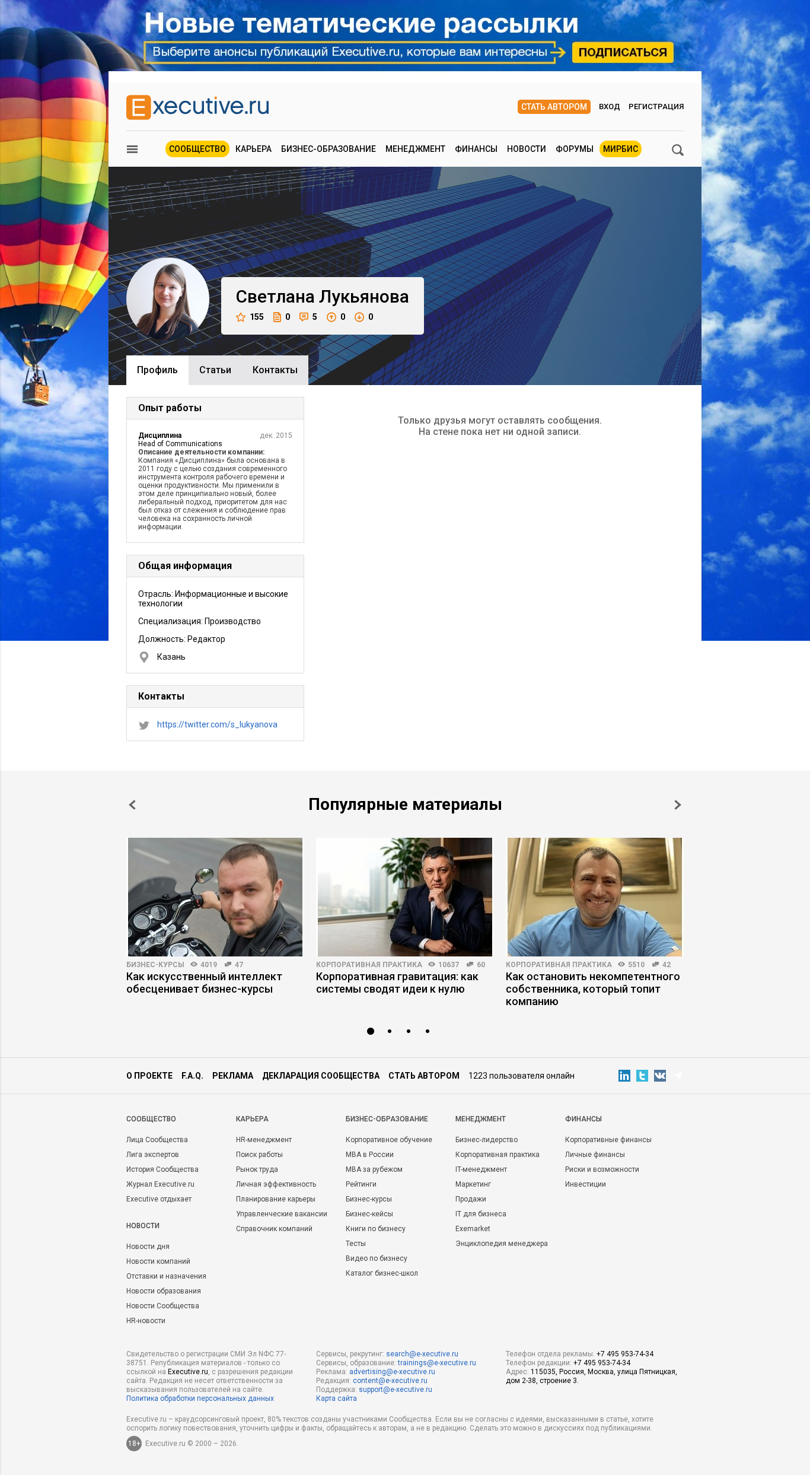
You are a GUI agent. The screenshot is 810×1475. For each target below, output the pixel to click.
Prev (132, 804)
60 (481, 965)
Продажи (470, 1199)
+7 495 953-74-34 (625, 1354)
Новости (526, 149)
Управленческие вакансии (281, 1214)
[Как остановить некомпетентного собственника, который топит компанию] (595, 897)
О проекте (149, 1075)
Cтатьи (215, 370)
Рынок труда (257, 1169)
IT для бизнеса (480, 1214)
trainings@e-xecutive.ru (437, 1363)
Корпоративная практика (369, 965)
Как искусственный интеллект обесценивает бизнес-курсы (204, 982)
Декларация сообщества (321, 1075)
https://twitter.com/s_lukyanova (217, 724)
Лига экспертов (152, 1154)
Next (678, 804)
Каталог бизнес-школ (382, 1273)
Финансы (476, 149)
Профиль (157, 370)
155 (257, 317)
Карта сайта (336, 1398)
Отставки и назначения (166, 1276)
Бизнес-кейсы (369, 1214)
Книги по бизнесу (376, 1229)
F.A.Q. (192, 1075)
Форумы (575, 149)
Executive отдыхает (159, 1199)
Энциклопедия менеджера (501, 1243)
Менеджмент (415, 149)
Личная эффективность (276, 1184)
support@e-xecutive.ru (395, 1389)
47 (239, 965)
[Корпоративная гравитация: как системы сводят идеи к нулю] (405, 897)
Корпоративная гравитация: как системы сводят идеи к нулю (397, 982)
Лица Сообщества (157, 1140)
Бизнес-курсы (155, 965)
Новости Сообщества (162, 1306)
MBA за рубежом (374, 1169)
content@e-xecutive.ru (390, 1381)
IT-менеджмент (481, 1169)
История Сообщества (162, 1169)
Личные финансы (595, 1154)
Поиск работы (259, 1154)
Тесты (356, 1243)
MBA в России (370, 1154)
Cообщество (151, 1119)
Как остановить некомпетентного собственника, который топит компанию (593, 988)
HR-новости (145, 1321)
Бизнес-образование (328, 149)
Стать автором (554, 107)
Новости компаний (158, 1261)
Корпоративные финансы (608, 1140)
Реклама (232, 1075)
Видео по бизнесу (376, 1258)
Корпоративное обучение (389, 1140)
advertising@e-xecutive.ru (392, 1372)
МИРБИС (620, 149)
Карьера (253, 149)
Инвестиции (585, 1184)
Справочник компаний (274, 1229)
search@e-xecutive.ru (422, 1354)
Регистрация (656, 106)
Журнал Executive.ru (160, 1184)
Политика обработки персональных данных (200, 1398)
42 (666, 965)
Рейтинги (361, 1184)
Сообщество (197, 149)
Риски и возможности (602, 1169)
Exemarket (472, 1229)
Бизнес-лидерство (486, 1140)
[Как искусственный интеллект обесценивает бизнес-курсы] (215, 897)
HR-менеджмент (264, 1140)
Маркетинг (473, 1184)
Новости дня (148, 1246)
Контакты (275, 370)
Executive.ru (188, 1372)
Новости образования (163, 1291)
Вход (609, 106)
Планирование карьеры (275, 1199)
